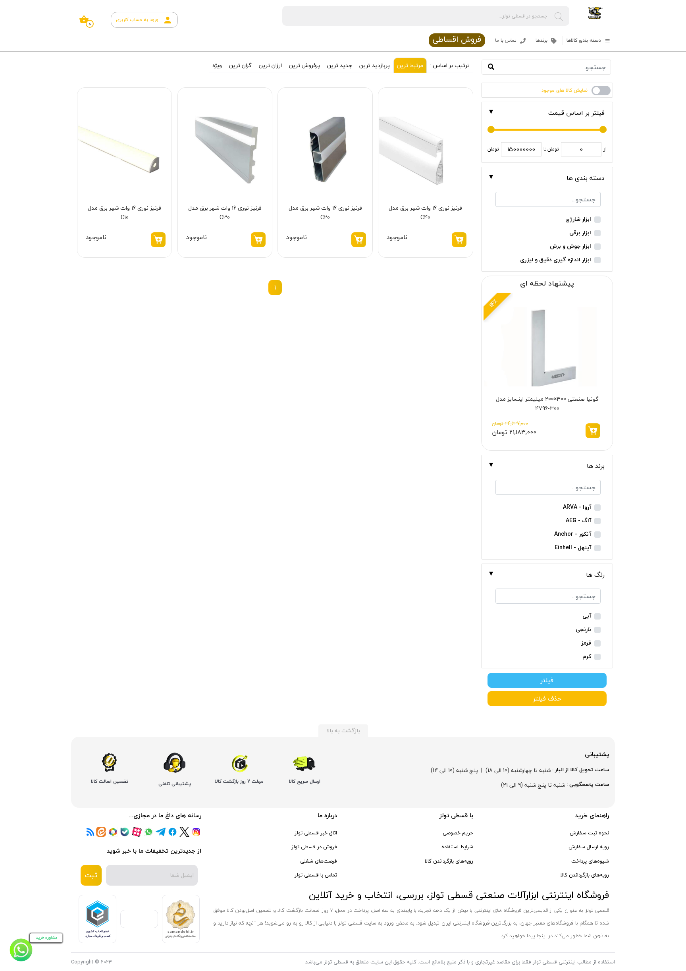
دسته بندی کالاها (585, 40)
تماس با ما (506, 40)
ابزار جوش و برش (570, 246)
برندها (542, 40)
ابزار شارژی (578, 219)
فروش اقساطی (457, 39)
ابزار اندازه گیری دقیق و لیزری (555, 259)
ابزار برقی (580, 232)
